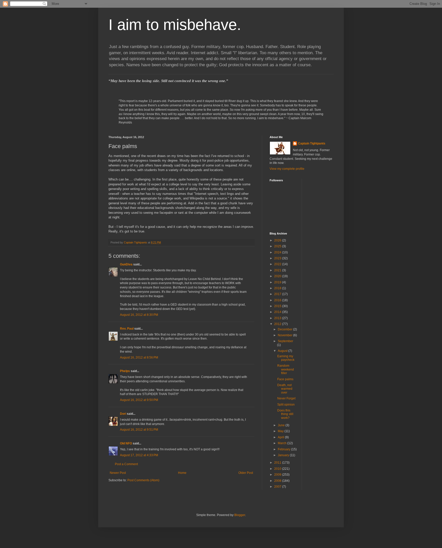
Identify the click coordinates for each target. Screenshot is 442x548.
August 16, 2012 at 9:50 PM (139, 400)
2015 (278, 306)
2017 (278, 294)
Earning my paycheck (285, 358)
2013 (278, 318)
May (281, 431)
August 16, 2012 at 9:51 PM (139, 429)
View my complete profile (287, 169)
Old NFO (126, 443)
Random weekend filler (285, 369)
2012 (278, 324)
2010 (278, 469)
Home (182, 473)
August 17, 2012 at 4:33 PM (139, 455)
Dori (123, 414)
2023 (278, 258)
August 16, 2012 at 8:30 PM (139, 315)
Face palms (285, 379)
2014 (278, 312)
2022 (278, 264)
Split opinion (286, 404)
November (285, 335)
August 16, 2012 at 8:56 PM (139, 357)
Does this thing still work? (285, 414)
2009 (278, 474)
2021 (278, 270)
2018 (278, 288)
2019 (278, 282)
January (284, 455)
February (284, 449)
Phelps (125, 371)
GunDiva (126, 264)
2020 (278, 276)
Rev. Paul (127, 328)
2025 (278, 246)
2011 (278, 462)
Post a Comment (126, 464)
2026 (278, 240)
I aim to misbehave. (174, 24)
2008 (278, 481)
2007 (278, 486)
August (283, 351)
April (281, 437)
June (281, 425)
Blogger (239, 515)
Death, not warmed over (284, 388)
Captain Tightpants (311, 143)
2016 (278, 300)
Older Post (245, 473)
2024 (278, 252)
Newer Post (118, 473)
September (285, 341)
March (282, 443)
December (285, 329)
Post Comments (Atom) (143, 480)
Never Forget (286, 398)
